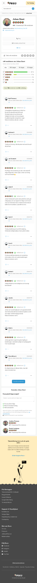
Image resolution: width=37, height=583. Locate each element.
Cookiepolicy (5, 519)
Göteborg (12, 567)
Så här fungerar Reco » (18, 455)
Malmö (17, 567)
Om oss (4, 528)
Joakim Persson (14, 421)
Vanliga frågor (5, 514)
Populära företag (29, 567)
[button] (18, 38)
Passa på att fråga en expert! (11, 394)
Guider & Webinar (6, 497)
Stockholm (6, 567)
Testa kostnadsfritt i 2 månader (10, 492)
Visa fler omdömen (18, 381)
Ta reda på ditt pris (7, 502)
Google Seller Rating (7, 500)
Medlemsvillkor (6, 536)
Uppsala (22, 567)
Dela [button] (19, 48)
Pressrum (4, 531)
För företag (30, 3)
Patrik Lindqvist (14, 428)
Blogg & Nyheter (6, 494)
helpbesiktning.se (9, 30)
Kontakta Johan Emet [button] (19, 43)
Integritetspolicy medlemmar (9, 517)
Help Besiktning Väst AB (20, 28)
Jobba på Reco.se (6, 534)
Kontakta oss (5, 511)
